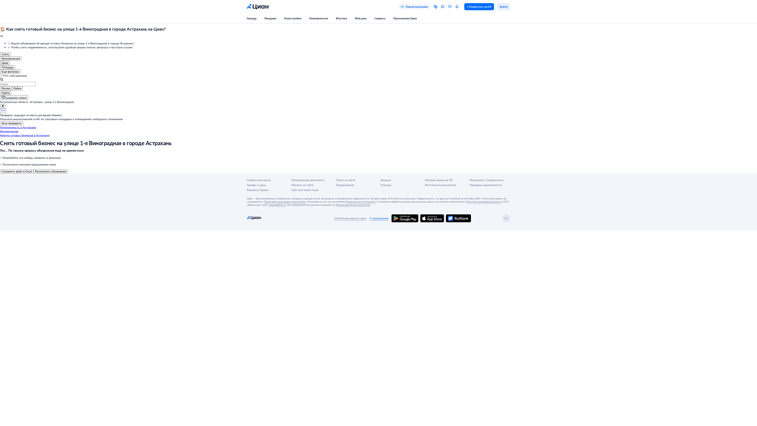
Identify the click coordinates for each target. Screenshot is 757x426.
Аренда (251, 18)
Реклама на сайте (302, 185)
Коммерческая (318, 18)
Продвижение (345, 185)
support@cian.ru (277, 204)
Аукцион (385, 180)
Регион (6, 88)
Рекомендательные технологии (353, 204)
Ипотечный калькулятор (440, 185)
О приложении (379, 218)
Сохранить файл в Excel (17, 171)
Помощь (385, 185)
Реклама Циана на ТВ (438, 180)
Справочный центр (259, 180)
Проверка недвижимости (486, 185)
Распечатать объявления (50, 171)
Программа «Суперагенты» (487, 180)
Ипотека (341, 18)
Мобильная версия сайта (350, 218)
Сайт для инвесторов (305, 190)
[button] (378, 32)
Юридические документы (307, 180)
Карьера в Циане (257, 190)
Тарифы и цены (256, 185)
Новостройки (292, 18)
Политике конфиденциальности (484, 201)
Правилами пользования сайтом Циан (285, 201)
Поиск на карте (345, 180)
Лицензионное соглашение (360, 201)
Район (17, 88)
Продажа (270, 18)
